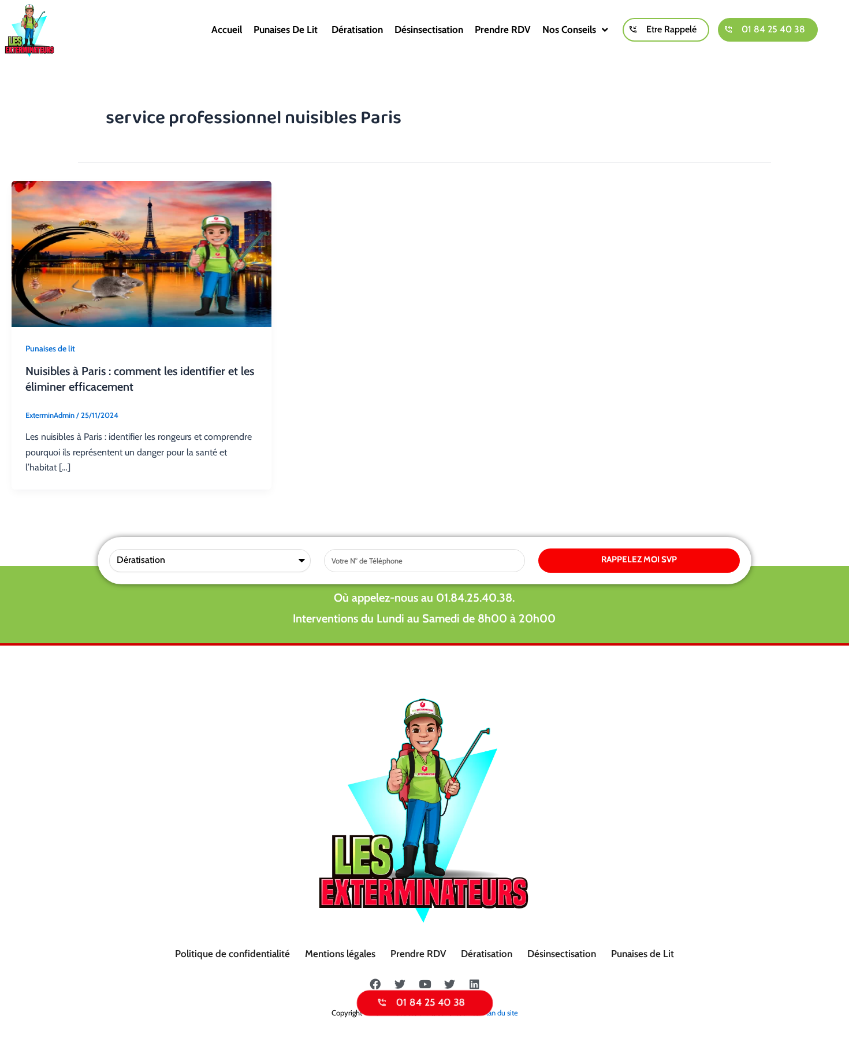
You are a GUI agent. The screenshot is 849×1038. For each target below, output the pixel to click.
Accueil (226, 29)
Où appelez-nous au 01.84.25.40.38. (424, 598)
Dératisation (357, 29)
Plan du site (500, 1012)
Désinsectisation (428, 29)
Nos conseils (569, 29)
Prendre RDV (503, 29)
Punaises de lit (287, 29)
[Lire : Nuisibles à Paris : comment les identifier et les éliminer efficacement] (141, 252)
